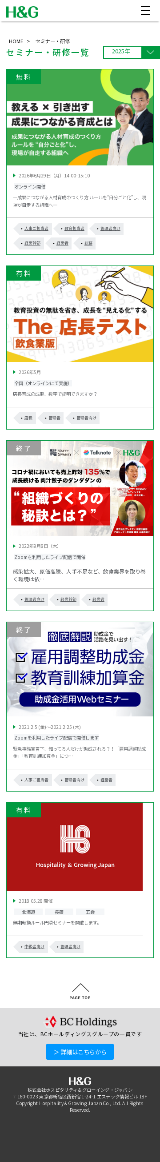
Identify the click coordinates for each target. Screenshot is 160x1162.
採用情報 (134, 1150)
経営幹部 (32, 243)
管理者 (54, 418)
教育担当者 (74, 228)
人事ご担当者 (36, 228)
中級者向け (34, 946)
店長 (28, 418)
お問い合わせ (28, 1150)
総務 (88, 243)
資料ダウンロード (83, 1150)
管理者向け (110, 228)
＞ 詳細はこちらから (80, 1051)
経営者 (62, 243)
